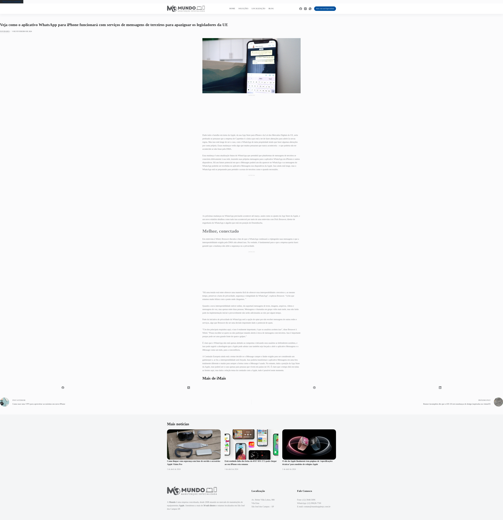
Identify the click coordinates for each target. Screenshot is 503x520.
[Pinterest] (314, 387)
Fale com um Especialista (325, 9)
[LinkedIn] (440, 387)
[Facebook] (300, 8)
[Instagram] (305, 8)
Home (232, 9)
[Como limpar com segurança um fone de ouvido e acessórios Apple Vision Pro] (194, 444)
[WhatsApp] (310, 8)
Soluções (243, 9)
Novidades (5, 31)
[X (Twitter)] (189, 387)
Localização (258, 9)
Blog (271, 9)
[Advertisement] (251, 113)
